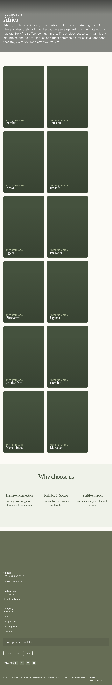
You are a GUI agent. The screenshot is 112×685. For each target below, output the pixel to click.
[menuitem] (27, 653)
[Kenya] (23, 162)
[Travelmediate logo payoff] (21, 546)
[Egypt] (23, 227)
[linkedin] (28, 663)
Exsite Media (91, 677)
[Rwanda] (67, 162)
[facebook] (15, 663)
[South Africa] (23, 357)
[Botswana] (67, 227)
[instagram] (22, 663)
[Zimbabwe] (23, 292)
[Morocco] (67, 422)
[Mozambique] (23, 422)
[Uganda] (67, 292)
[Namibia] (67, 357)
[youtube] (34, 663)
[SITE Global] (106, 679)
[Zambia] (23, 97)
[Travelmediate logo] (56, 2)
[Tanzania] (67, 97)
